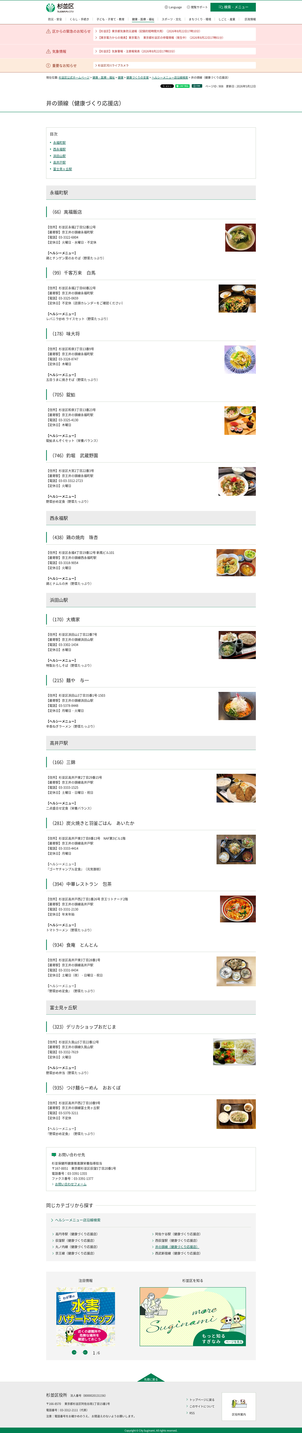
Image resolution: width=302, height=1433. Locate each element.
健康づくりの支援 (137, 77)
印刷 (198, 86)
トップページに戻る (202, 1399)
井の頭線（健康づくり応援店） (177, 1246)
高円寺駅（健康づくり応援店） (77, 1234)
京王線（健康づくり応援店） (75, 1253)
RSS (192, 1413)
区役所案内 (239, 1414)
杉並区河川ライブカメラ (113, 65)
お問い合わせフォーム (71, 1184)
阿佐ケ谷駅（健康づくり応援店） (178, 1234)
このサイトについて (202, 1406)
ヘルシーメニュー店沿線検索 (170, 77)
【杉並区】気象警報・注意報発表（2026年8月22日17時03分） (137, 51)
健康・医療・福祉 (103, 77)
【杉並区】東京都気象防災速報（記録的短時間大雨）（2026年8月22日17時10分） (150, 31)
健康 (120, 77)
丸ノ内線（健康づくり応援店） (77, 1246)
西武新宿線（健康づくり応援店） (178, 1253)
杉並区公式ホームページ (74, 77)
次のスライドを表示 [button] (85, 1352)
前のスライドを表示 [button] (74, 1352)
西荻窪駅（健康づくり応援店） (177, 1240)
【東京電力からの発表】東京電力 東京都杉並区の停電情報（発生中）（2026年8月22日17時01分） (161, 37)
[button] (173, 7)
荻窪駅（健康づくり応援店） (75, 1240)
